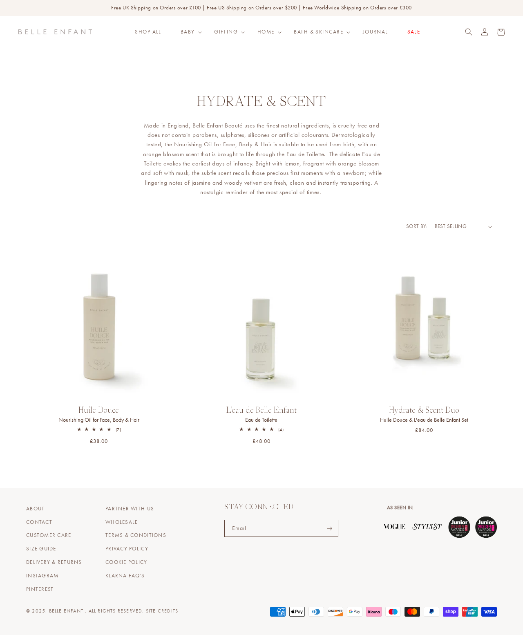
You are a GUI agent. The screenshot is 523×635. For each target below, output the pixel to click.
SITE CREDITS (162, 611)
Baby (188, 32)
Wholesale (121, 522)
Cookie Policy (126, 562)
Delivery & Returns (54, 562)
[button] (187, 32)
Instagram (42, 575)
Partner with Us (129, 508)
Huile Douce (98, 415)
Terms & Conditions (135, 535)
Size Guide (41, 549)
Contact (39, 522)
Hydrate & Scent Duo (424, 415)
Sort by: (416, 226)
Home (266, 32)
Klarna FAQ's (125, 575)
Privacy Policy (126, 549)
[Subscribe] (330, 528)
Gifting (226, 32)
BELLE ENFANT (66, 611)
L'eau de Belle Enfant (261, 415)
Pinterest (40, 589)
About (35, 508)
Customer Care (48, 535)
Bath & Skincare (318, 32)
